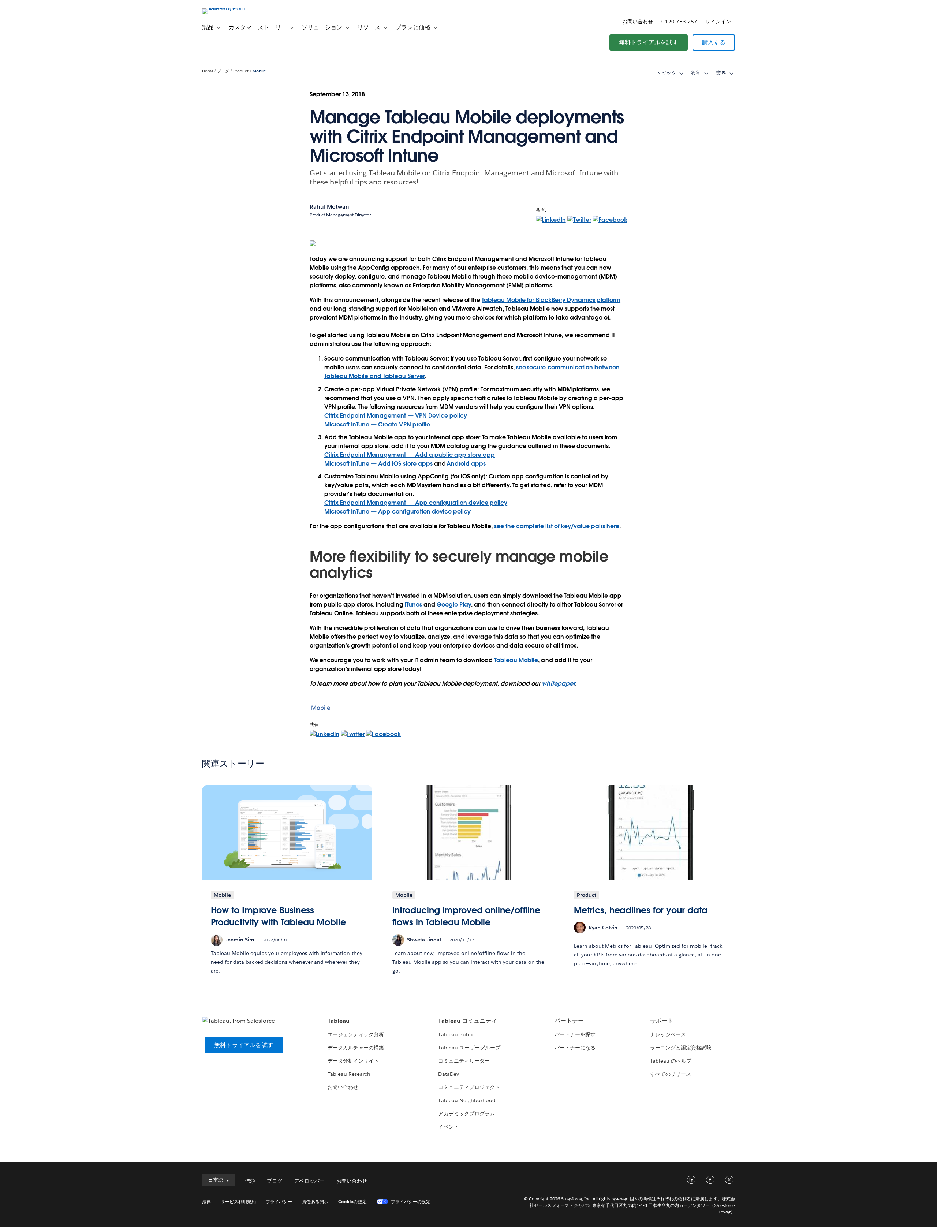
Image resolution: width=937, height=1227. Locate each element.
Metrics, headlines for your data (641, 910)
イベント (448, 1126)
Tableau (339, 1021)
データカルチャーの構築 (356, 1047)
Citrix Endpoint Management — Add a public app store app (409, 455)
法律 (206, 1201)
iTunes (413, 604)
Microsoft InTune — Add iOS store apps (378, 463)
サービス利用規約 (238, 1201)
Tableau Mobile (516, 660)
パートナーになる (575, 1047)
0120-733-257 (679, 21)
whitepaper (558, 683)
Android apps (466, 463)
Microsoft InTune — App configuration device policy (397, 511)
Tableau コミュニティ (467, 1021)
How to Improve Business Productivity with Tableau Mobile (278, 916)
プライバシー (279, 1201)
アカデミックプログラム (466, 1113)
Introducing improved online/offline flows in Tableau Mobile (466, 916)
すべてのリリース (670, 1074)
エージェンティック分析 (356, 1034)
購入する (714, 42)
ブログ (223, 71)
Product (241, 71)
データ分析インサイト (353, 1061)
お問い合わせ (637, 21)
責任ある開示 (315, 1201)
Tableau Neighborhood (466, 1100)
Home (207, 71)
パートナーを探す (575, 1034)
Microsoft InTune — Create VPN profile (377, 424)
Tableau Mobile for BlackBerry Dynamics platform (551, 300)
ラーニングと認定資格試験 (681, 1047)
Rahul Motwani (330, 206)
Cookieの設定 (352, 1201)
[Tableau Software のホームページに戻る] (233, 8)
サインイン (718, 21)
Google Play (454, 604)
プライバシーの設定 (410, 1201)
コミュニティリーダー (463, 1061)
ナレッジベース (668, 1034)
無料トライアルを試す (648, 42)
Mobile (259, 71)
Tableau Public (456, 1034)
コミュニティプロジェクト (469, 1087)
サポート (661, 1021)
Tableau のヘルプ (670, 1061)
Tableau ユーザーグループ (469, 1047)
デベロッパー (309, 1181)
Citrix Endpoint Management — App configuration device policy (415, 503)
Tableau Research (349, 1074)
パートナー (569, 1021)
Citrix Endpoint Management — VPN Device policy (395, 415)
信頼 (250, 1181)
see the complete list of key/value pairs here (556, 526)
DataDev (448, 1074)
